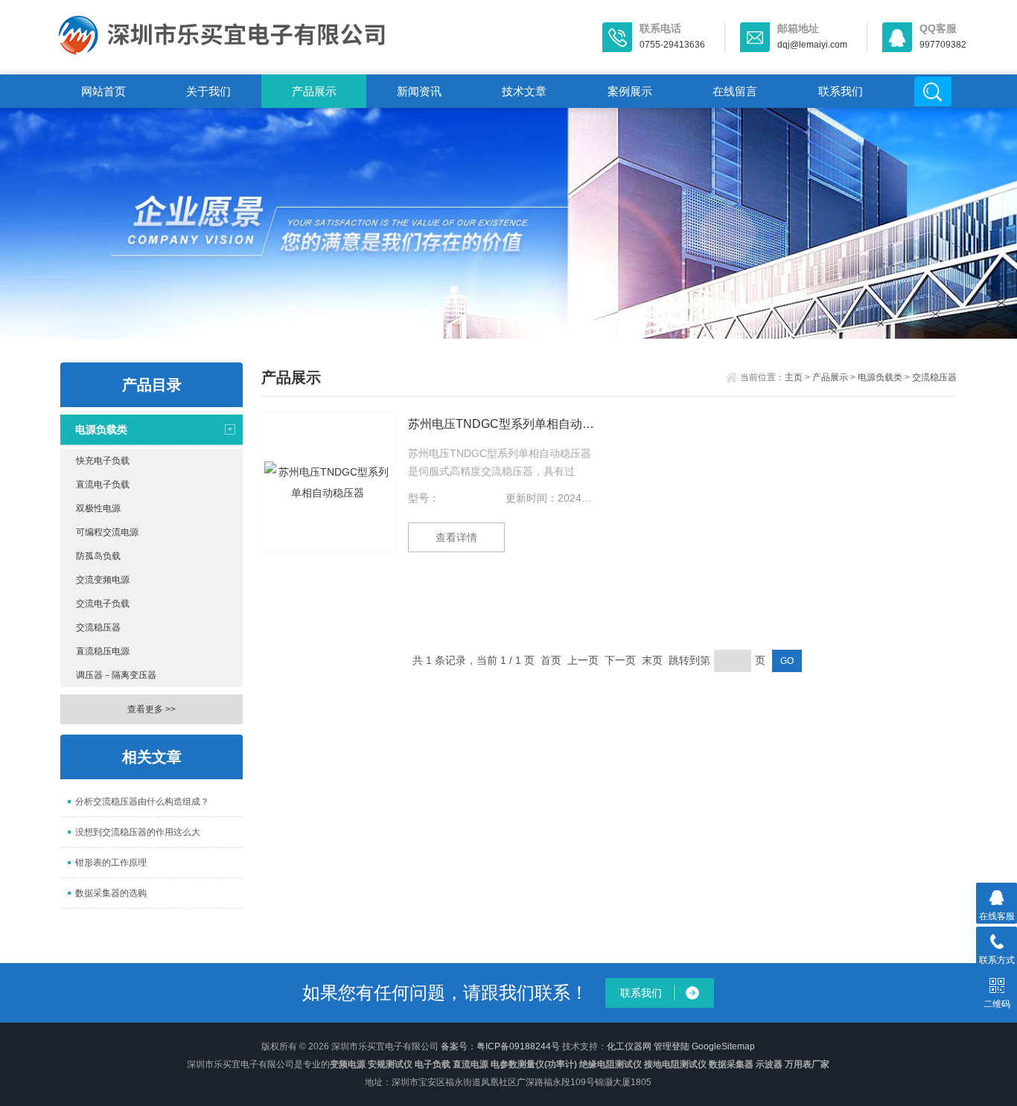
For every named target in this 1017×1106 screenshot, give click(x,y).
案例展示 (630, 91)
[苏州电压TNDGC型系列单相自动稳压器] (328, 482)
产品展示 (314, 91)
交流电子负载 (103, 603)
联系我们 (840, 91)
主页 (794, 377)
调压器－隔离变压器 (116, 675)
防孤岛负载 (98, 556)
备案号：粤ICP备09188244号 (500, 1046)
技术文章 (524, 91)
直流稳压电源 (103, 651)
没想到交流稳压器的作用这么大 (137, 832)
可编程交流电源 (107, 532)
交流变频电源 (103, 580)
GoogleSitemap (723, 1046)
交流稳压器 (98, 627)
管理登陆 (671, 1046)
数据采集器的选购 (111, 893)
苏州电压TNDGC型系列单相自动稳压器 (501, 424)
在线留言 (734, 91)
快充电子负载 (103, 460)
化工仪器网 (629, 1046)
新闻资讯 (419, 91)
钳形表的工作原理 (111, 862)
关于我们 (208, 91)
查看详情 (456, 537)
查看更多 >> (151, 709)
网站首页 (103, 91)
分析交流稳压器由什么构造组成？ (142, 801)
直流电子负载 (103, 484)
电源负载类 (101, 429)
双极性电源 (98, 508)
